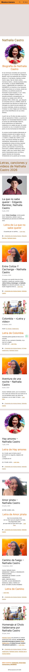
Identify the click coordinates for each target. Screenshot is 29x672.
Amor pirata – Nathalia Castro (11, 501)
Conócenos (15, 662)
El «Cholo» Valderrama (12, 328)
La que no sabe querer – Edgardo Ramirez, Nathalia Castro (12, 203)
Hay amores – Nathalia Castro (11, 440)
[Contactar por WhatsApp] (26, 336)
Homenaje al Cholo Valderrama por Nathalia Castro (13, 627)
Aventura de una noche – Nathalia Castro (12, 381)
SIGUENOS (13, 664)
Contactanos (6, 664)
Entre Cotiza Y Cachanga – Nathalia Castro (14, 269)
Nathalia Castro (11, 238)
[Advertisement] (14, 21)
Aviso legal (22, 662)
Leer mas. (22, 231)
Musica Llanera (8, 2)
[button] (20, 2)
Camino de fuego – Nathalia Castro (13, 562)
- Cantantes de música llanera (12, 236)
